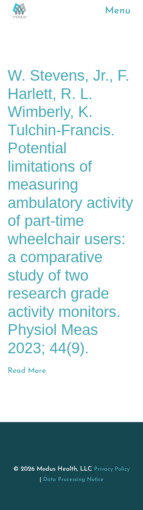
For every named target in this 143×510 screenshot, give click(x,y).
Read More (27, 371)
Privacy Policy (112, 469)
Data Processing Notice (73, 479)
